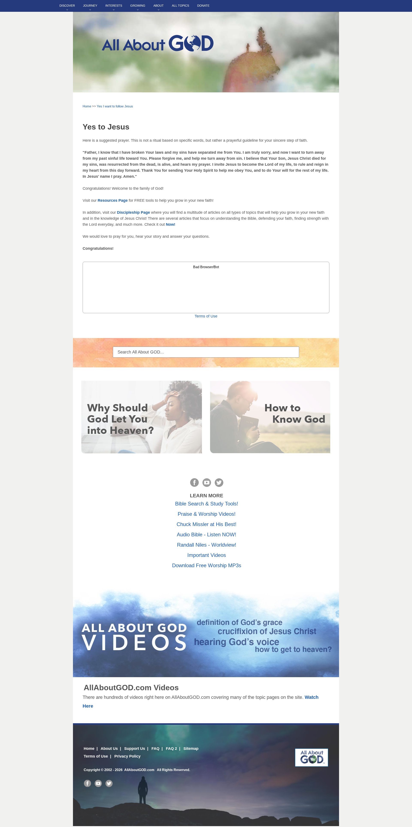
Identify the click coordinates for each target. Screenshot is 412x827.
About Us (109, 748)
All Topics (180, 5)
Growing (137, 5)
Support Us (134, 748)
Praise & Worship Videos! (207, 514)
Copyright (92, 770)
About (158, 5)
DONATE (203, 5)
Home (87, 106)
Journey (90, 5)
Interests (113, 5)
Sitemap (190, 748)
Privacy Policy (127, 756)
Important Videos (206, 555)
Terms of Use (206, 316)
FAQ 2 (171, 748)
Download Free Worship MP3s (206, 565)
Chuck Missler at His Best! (206, 524)
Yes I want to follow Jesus (115, 106)
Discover (67, 5)
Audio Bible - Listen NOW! (206, 534)
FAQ (155, 748)
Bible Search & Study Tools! (206, 504)
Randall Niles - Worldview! (206, 545)
